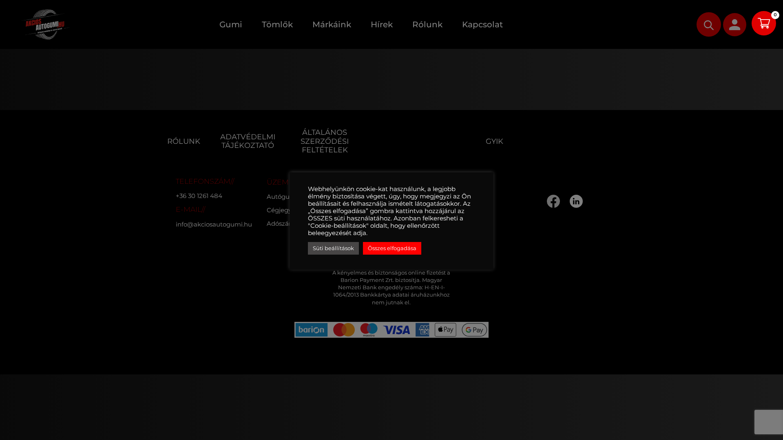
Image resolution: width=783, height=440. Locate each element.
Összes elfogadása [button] (392, 248)
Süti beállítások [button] (333, 248)
